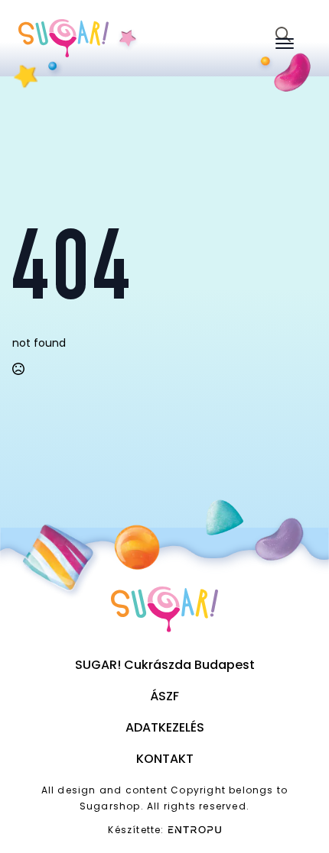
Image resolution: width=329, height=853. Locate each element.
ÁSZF (164, 696)
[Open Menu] (284, 43)
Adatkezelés (164, 727)
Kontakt (165, 759)
